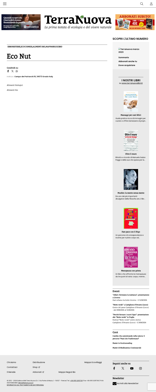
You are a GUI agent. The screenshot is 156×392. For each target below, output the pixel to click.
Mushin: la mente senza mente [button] (131, 193)
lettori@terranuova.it (25, 383)
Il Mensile (11, 372)
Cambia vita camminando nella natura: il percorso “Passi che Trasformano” (129, 337)
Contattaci (12, 367)
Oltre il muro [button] (131, 154)
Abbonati (37, 372)
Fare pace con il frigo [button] (131, 232)
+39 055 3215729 (76, 381)
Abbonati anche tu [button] (127, 61)
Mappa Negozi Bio (66, 372)
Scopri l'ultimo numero (130, 39)
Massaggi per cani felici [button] (131, 115)
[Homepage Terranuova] (78, 22)
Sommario (123, 57)
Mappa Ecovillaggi (93, 362)
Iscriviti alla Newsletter (128, 383)
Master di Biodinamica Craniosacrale (127, 348)
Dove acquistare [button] (126, 65)
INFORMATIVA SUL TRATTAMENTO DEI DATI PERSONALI (25, 385)
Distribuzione (39, 362)
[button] (5, 3)
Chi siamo (11, 362)
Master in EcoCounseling (122, 343)
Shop (35, 367)
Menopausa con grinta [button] (131, 271)
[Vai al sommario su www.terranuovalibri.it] (130, 50)
